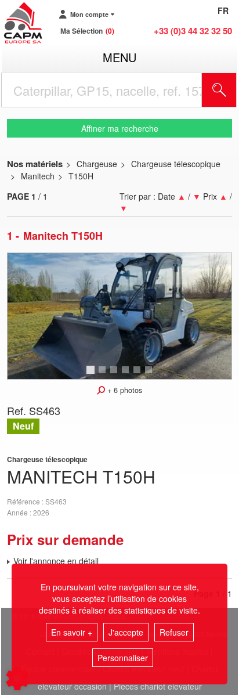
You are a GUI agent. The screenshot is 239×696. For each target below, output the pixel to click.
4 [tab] (127, 375)
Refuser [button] (174, 632)
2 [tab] (104, 375)
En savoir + (71, 632)
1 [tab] (92, 375)
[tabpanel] (119, 316)
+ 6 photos (123, 390)
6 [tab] (150, 375)
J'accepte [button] (125, 632)
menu (119, 57)
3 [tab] (115, 375)
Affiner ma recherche (119, 128)
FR (223, 10)
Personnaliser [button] (122, 657)
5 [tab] (138, 375)
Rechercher (234, 90)
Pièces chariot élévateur (158, 686)
